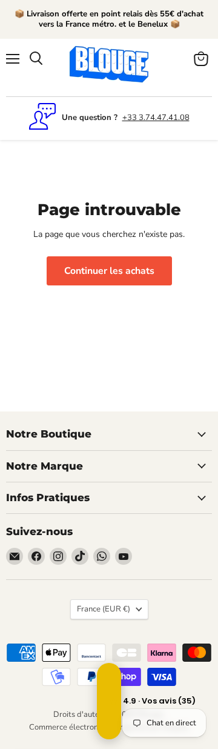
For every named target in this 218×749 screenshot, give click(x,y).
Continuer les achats (109, 271)
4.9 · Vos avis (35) (109, 701)
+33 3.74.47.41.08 (156, 117)
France (103, 609)
